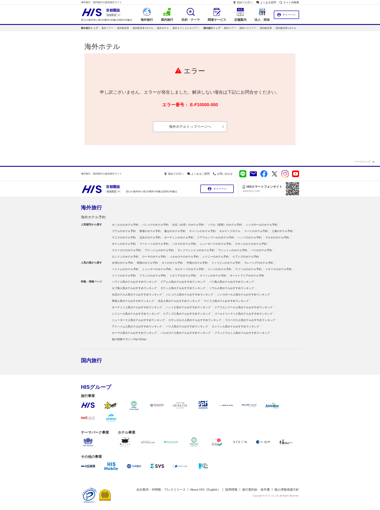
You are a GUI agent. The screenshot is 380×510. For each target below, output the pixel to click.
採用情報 (231, 489)
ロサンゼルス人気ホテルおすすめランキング (194, 320)
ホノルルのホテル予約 (125, 224)
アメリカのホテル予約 (248, 269)
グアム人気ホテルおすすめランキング (183, 281)
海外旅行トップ (89, 28)
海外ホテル (163, 28)
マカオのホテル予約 (277, 237)
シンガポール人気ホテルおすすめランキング (243, 294)
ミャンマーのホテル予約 (156, 269)
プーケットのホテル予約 (153, 243)
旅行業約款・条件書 (256, 489)
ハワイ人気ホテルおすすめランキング (134, 281)
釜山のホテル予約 (174, 231)
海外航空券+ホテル (143, 28)
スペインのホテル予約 (213, 275)
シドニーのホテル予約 (215, 256)
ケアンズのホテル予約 (245, 256)
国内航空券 (266, 28)
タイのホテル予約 (172, 262)
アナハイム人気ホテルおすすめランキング (137, 326)
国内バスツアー (247, 28)
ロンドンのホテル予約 (125, 256)
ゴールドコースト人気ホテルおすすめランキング (243, 313)
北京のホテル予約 (150, 237)
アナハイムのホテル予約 (159, 250)
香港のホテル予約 (150, 231)
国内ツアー (230, 28)
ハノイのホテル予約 (249, 237)
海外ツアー (107, 28)
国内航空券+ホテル (286, 28)
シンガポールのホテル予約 (261, 224)
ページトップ (363, 161)
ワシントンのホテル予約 (232, 250)
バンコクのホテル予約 (155, 224)
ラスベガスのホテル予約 (126, 250)
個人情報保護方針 (286, 489)
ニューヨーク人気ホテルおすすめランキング (138, 320)
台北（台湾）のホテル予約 (188, 224)
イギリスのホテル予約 (278, 269)
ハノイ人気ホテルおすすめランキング (188, 307)
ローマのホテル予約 (154, 256)
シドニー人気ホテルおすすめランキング (135, 313)
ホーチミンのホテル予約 (178, 237)
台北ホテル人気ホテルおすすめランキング (137, 294)
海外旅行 (91, 207)
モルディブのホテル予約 (189, 269)
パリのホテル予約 (261, 250)
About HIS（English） (205, 489)
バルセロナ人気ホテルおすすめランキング (186, 332)
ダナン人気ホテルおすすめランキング (183, 288)
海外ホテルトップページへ (190, 126)
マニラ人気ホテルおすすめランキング (226, 300)
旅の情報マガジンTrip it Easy (129, 339)
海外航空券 (123, 28)
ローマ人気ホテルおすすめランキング (134, 332)
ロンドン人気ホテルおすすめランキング (235, 326)
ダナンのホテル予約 (124, 243)
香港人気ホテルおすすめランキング (133, 300)
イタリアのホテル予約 (183, 275)
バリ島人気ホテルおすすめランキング (231, 281)
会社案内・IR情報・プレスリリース (161, 489)
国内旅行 (91, 360)
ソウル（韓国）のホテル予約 (225, 224)
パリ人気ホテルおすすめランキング (187, 326)
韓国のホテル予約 (147, 262)
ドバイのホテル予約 (256, 231)
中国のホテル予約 (197, 262)
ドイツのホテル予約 (124, 275)
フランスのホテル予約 (152, 275)
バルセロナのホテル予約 (184, 256)
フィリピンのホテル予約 (225, 262)
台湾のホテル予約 (122, 262)
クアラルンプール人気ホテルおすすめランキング (243, 307)
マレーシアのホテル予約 (258, 262)
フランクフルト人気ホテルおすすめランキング (242, 332)
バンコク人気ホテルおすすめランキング (189, 294)
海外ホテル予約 (93, 217)
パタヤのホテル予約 (184, 243)
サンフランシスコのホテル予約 (195, 250)
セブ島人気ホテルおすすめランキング (134, 288)
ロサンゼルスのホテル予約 (251, 243)
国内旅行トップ (211, 28)
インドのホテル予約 (219, 269)
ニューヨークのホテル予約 (215, 243)
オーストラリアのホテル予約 (247, 275)
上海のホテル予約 (282, 231)
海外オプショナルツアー (185, 28)
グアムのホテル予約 (124, 231)
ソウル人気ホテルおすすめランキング (231, 288)
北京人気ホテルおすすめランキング (179, 300)
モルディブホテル (229, 231)
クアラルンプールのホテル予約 (215, 237)
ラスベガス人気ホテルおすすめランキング (250, 320)
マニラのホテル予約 (124, 237)
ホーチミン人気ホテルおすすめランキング (137, 307)
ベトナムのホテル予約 (125, 269)
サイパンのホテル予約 (202, 231)
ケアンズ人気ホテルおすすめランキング (187, 313)
